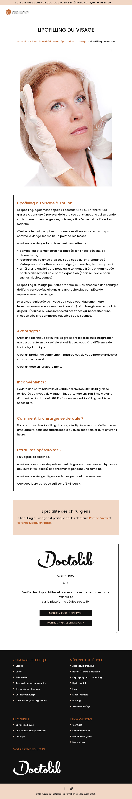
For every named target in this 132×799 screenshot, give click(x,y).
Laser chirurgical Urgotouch (31, 700)
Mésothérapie (80, 694)
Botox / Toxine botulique (86, 671)
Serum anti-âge (81, 706)
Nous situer (78, 742)
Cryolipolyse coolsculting (87, 677)
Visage (19, 665)
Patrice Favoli (98, 518)
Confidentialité (81, 730)
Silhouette (21, 677)
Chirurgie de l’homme (28, 689)
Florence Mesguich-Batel (34, 523)
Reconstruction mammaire (31, 683)
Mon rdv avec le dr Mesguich (65, 622)
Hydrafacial (79, 683)
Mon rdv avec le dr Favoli (65, 613)
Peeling (76, 700)
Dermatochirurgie (26, 694)
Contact (77, 725)
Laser (75, 689)
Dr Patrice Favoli (25, 725)
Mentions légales (82, 736)
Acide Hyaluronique (83, 665)
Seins (18, 671)
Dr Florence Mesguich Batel (31, 730)
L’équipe (20, 736)
